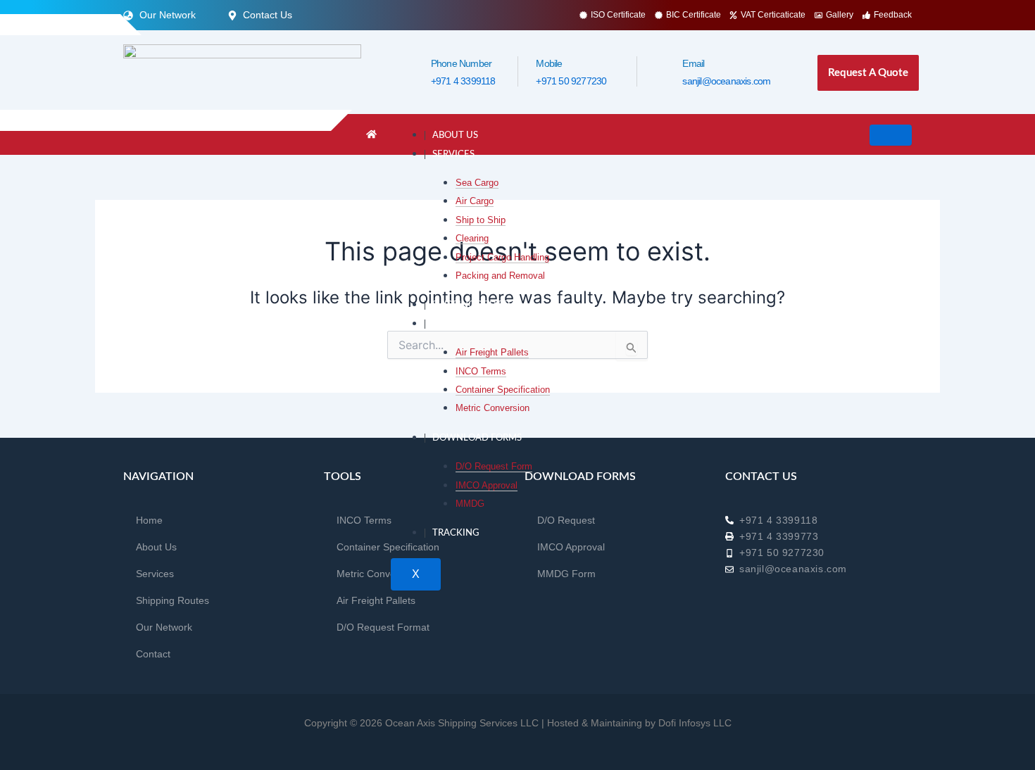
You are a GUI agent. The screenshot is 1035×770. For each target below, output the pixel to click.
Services (453, 154)
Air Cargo (475, 201)
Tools (447, 324)
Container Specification (503, 389)
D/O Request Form (494, 466)
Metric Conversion (492, 408)
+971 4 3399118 (463, 81)
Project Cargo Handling (502, 257)
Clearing (472, 238)
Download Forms (477, 438)
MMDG (470, 503)
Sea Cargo (477, 182)
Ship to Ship (481, 220)
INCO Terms (481, 371)
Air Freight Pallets (492, 352)
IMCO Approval (487, 485)
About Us (455, 135)
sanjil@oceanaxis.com (726, 81)
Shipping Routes (472, 305)
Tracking (455, 533)
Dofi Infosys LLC (695, 722)
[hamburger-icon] (891, 135)
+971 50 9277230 (571, 81)
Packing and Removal (500, 275)
